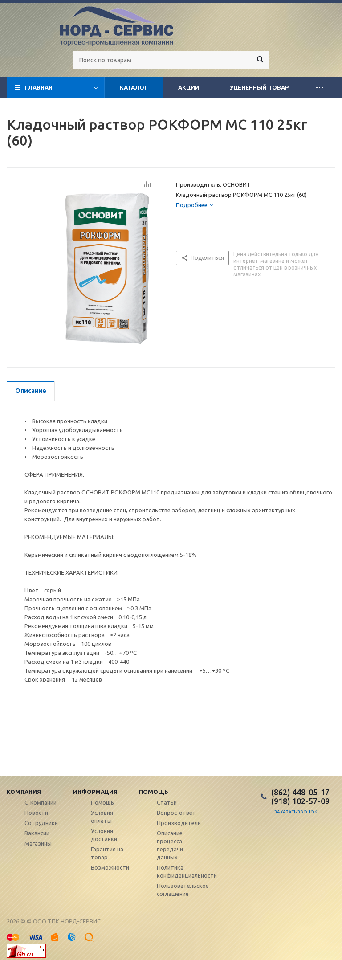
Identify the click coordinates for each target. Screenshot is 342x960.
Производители (179, 823)
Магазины (38, 843)
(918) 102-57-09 (300, 801)
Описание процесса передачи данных (170, 845)
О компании (40, 802)
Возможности (110, 867)
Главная (39, 87)
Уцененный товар (259, 87)
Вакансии (36, 833)
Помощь (153, 791)
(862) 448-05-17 (300, 792)
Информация (95, 791)
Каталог (134, 87)
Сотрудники (41, 823)
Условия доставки (104, 835)
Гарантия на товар (107, 853)
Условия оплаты (102, 816)
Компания (24, 791)
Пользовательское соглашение (183, 889)
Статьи (167, 802)
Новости (36, 812)
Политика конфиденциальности (187, 871)
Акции (189, 87)
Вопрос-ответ (176, 812)
